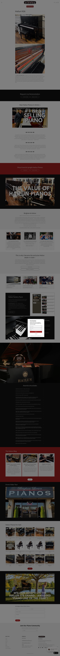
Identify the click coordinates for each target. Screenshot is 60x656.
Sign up (36, 331)
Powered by (27, 338)
